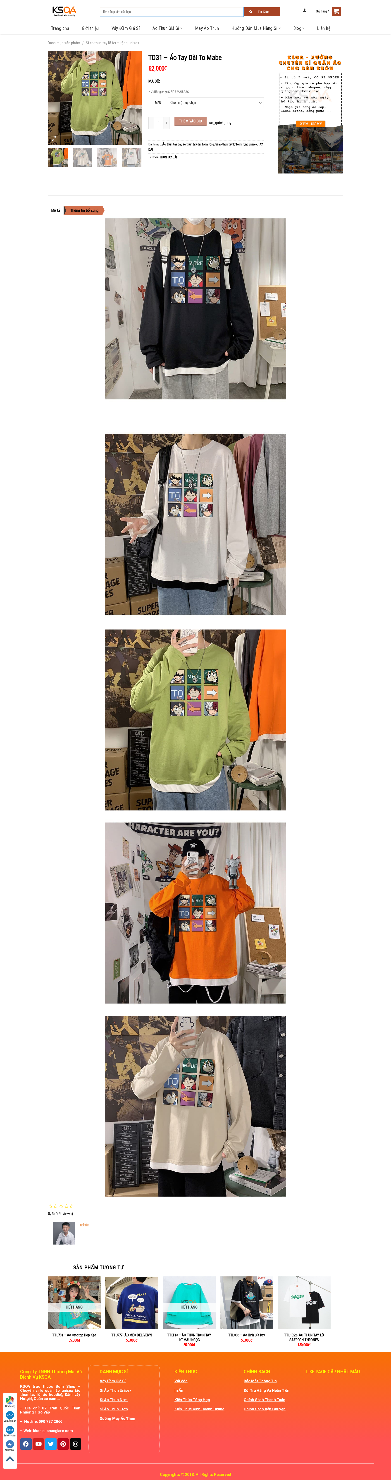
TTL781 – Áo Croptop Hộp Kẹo (74, 1335)
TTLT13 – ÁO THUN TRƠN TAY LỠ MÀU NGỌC (189, 1337)
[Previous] (55, 97)
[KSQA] (62, 11)
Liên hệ (323, 28)
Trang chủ (60, 28)
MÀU (158, 103)
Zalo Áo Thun (10, 1421)
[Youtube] (38, 1444)
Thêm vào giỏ (190, 121)
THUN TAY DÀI (168, 157)
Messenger (10, 1450)
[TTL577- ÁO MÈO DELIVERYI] (131, 1302)
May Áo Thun (207, 28)
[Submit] (262, 11)
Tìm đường (10, 1406)
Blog (297, 28)
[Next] (134, 97)
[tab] (57, 210)
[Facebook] (26, 1444)
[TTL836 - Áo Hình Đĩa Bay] (246, 1302)
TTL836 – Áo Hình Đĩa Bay (246, 1335)
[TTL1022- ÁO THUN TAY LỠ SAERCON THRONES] (304, 1302)
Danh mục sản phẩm (64, 42)
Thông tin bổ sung (84, 210)
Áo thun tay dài (171, 144)
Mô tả (55, 210)
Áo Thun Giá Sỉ (166, 28)
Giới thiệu (90, 28)
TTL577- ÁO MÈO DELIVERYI (131, 1335)
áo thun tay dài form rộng (198, 144)
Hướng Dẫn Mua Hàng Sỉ (254, 28)
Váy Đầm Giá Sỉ (126, 28)
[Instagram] (75, 1444)
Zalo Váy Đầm (10, 1435)
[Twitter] (51, 1444)
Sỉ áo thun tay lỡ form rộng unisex (112, 42)
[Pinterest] (63, 1444)
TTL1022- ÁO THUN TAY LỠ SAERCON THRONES (304, 1337)
